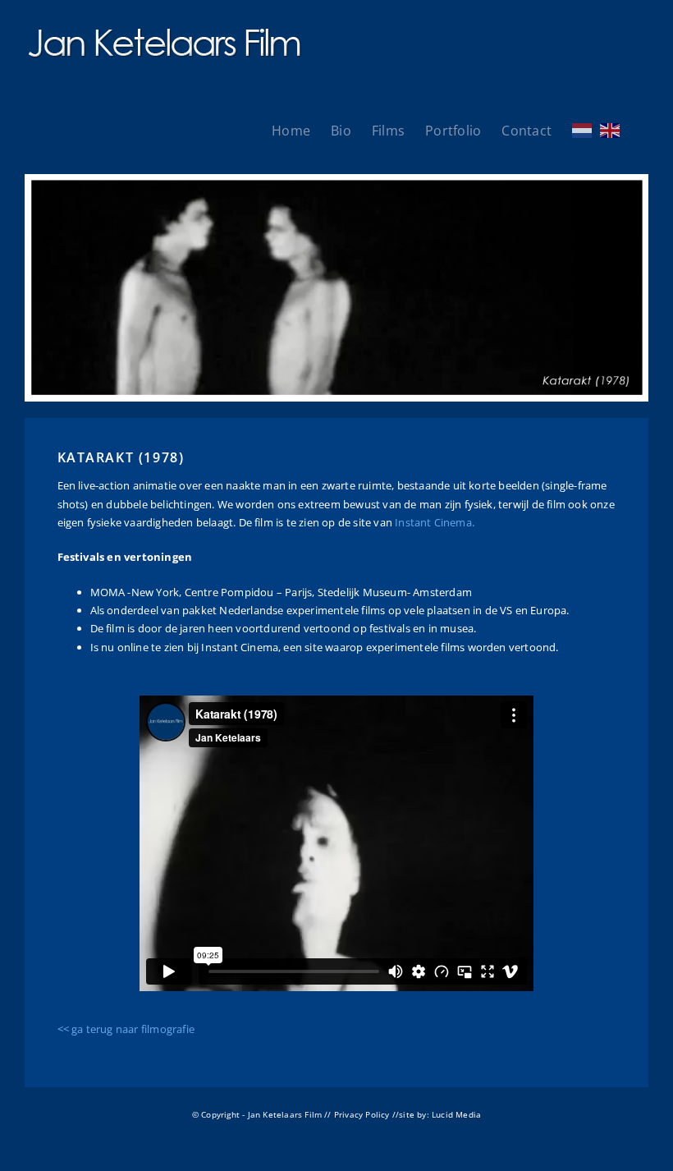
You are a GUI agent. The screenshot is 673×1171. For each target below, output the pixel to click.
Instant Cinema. (434, 522)
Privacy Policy (362, 1114)
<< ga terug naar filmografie (126, 1029)
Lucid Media (456, 1114)
